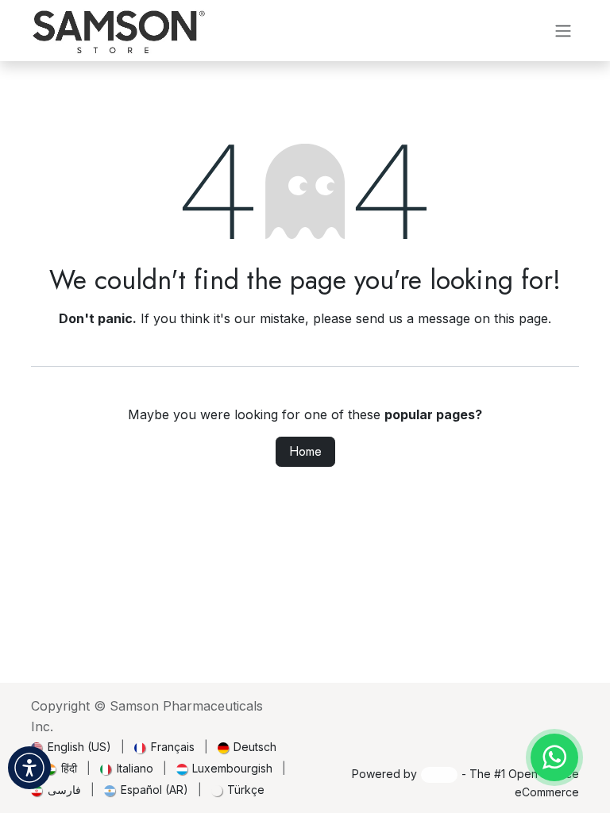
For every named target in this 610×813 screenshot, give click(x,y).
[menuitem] (71, 746)
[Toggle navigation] (563, 29)
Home (305, 451)
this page (521, 318)
